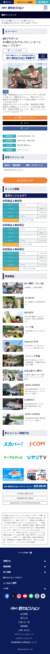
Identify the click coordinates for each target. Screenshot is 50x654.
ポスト (26, 123)
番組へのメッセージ (26, 117)
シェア (26, 128)
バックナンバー (25, 180)
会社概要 (24, 614)
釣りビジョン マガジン (13, 577)
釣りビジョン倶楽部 (24, 2)
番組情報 (7, 566)
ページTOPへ (24, 553)
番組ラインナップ (15, 21)
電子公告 (24, 618)
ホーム (8, 2)
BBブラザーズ (29, 21)
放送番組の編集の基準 (25, 494)
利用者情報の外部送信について (24, 642)
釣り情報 (7, 572)
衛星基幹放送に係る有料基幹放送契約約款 (25, 503)
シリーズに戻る (16, 50)
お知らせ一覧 (24, 622)
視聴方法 (44, 2)
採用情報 (24, 626)
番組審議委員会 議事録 (25, 498)
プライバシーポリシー (24, 634)
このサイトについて (24, 638)
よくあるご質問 (9, 583)
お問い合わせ (24, 630)
